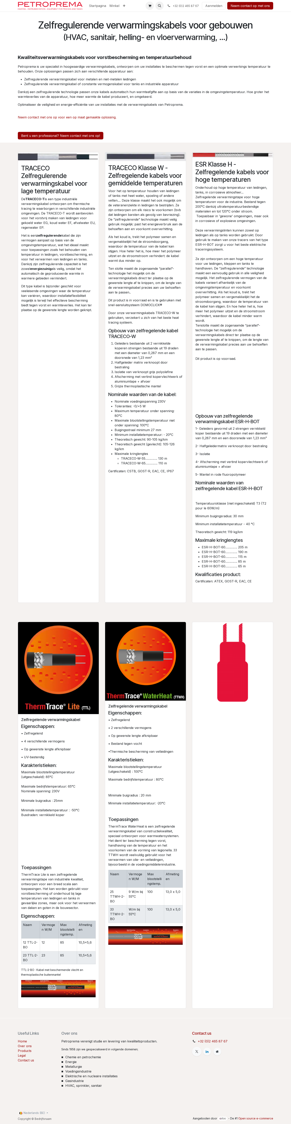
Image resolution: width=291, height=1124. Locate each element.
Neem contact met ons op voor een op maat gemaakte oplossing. (67, 117)
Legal (22, 1055)
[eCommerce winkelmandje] (150, 6)
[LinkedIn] (207, 1051)
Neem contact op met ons (250, 6)
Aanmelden (213, 6)
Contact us (26, 1060)
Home (22, 1041)
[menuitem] (97, 6)
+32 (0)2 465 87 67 (212, 1041)
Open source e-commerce (255, 1118)
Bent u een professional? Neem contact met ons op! (60, 136)
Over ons (25, 1046)
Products (24, 1051)
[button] (159, 6)
